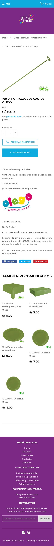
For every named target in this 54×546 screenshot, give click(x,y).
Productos (27, 459)
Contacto (27, 462)
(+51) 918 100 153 (27, 497)
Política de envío (27, 484)
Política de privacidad (27, 477)
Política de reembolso (27, 473)
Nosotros (27, 451)
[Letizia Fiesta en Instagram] (28, 533)
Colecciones (27, 455)
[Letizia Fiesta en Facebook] (23, 533)
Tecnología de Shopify (38, 540)
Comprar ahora (20, 152)
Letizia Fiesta (17, 540)
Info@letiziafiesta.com (27, 494)
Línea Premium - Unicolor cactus (30, 38)
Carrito (48, 4)
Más (8, 4)
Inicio (5, 38)
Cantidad (7, 127)
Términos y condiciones (27, 480)
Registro (45, 518)
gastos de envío (14, 116)
